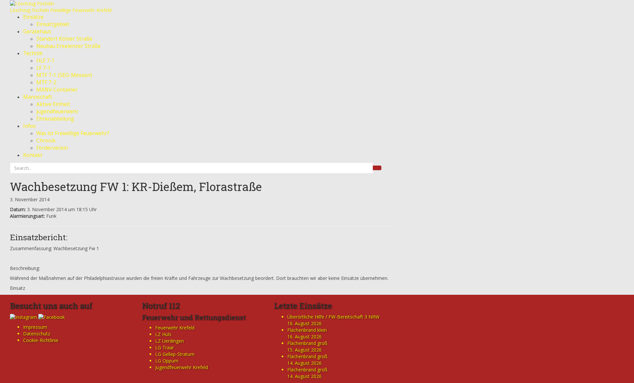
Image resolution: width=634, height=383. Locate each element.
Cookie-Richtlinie (40, 340)
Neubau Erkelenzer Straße (68, 46)
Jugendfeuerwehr (57, 111)
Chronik (46, 140)
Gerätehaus (37, 31)
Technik (33, 53)
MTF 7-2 (46, 82)
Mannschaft (37, 97)
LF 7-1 (43, 67)
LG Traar (164, 347)
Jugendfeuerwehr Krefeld (181, 367)
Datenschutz (36, 333)
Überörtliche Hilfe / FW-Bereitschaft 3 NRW (333, 317)
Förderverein (52, 147)
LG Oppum (166, 361)
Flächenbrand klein (307, 330)
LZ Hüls (163, 334)
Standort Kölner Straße (64, 38)
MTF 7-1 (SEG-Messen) (64, 75)
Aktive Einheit (53, 104)
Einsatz (17, 288)
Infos (29, 126)
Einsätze (33, 17)
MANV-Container (57, 89)
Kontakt (32, 155)
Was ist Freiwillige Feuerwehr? (72, 133)
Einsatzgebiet (52, 24)
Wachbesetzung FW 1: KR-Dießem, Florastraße (136, 186)
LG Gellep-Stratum (174, 354)
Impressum (35, 327)
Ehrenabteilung (55, 118)
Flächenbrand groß (307, 343)
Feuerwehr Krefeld (174, 328)
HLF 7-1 (45, 60)
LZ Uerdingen (169, 341)
